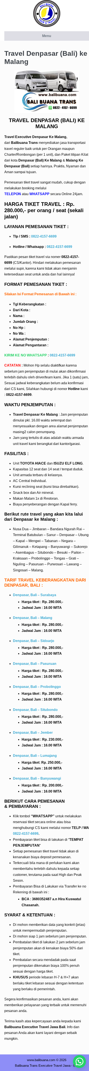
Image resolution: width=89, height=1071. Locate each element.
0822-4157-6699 (44, 236)
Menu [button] (46, 36)
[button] (79, 1061)
